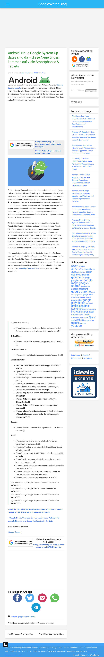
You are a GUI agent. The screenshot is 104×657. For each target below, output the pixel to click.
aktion (74, 265)
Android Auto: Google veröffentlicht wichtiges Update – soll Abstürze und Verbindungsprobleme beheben (83, 196)
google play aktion (81, 301)
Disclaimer (87, 358)
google (87, 278)
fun (81, 274)
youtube (76, 325)
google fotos (88, 294)
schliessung (75, 317)
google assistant (79, 289)
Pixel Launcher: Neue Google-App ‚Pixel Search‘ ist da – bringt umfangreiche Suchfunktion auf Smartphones (83, 121)
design (89, 272)
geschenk (77, 277)
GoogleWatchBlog (52, 4)
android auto (89, 269)
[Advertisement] (52, 29)
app (73, 271)
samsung (87, 314)
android (14, 617)
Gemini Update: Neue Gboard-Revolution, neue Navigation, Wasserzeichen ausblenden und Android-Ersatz (83, 164)
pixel (91, 311)
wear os (83, 323)
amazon (82, 266)
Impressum (75, 355)
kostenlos (77, 308)
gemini (86, 274)
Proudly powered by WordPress (86, 655)
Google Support (14, 532)
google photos (85, 297)
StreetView (87, 320)
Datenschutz (76, 358)
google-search (80, 285)
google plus (89, 303)
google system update (27, 617)
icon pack (84, 305)
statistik (80, 320)
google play (76, 300)
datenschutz (80, 272)
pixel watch (79, 314)
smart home (84, 317)
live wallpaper (79, 311)
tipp (92, 320)
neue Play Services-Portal (29, 268)
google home (75, 297)
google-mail (77, 280)
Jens (44, 73)
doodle (75, 274)
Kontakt (85, 355)
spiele (92, 317)
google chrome (81, 291)
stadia (73, 320)
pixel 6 (73, 314)
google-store (85, 286)
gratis (74, 305)
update (75, 322)
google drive (78, 295)
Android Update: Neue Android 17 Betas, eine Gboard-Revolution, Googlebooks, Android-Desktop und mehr (81, 180)
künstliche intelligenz (89, 309)
